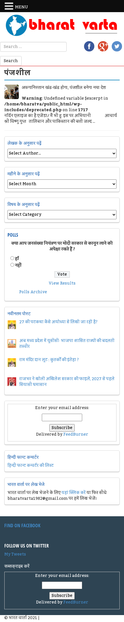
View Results (62, 283)
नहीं (18, 265)
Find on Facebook (22, 525)
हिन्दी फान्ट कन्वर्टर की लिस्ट (30, 466)
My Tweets (15, 554)
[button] (10, 6)
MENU (21, 7)
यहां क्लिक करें (73, 493)
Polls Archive (33, 292)
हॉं (17, 259)
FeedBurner (75, 434)
